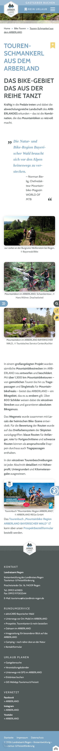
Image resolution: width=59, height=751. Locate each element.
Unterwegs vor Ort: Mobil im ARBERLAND (26, 618)
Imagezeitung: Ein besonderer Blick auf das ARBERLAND (26, 635)
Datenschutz (37, 737)
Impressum (22, 737)
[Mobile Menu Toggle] (52, 9)
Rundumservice (17, 608)
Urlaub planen (16, 657)
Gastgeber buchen (40, 2)
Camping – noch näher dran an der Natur (25, 642)
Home (7, 28)
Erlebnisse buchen (15, 677)
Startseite (9, 737)
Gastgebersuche (14, 662)
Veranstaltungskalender (17, 667)
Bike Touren (20, 28)
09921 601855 (15, 590)
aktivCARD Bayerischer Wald (20, 613)
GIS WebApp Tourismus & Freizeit (22, 682)
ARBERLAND (12, 701)
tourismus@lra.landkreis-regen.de (27, 598)
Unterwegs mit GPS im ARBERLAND (24, 672)
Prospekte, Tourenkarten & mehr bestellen (27, 623)
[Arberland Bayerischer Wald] (11, 9)
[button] (5, 745)
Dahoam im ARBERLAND (18, 628)
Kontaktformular (14, 646)
